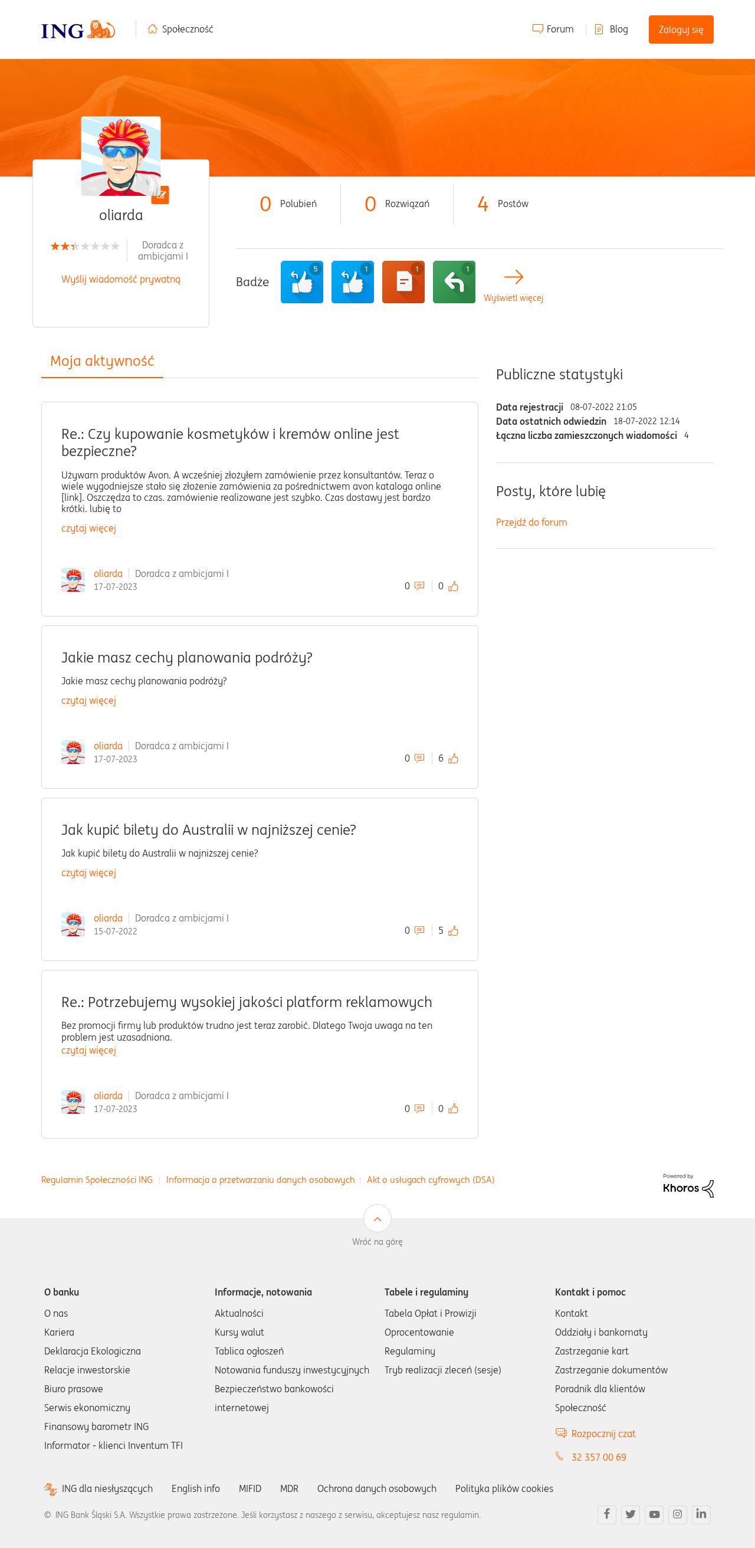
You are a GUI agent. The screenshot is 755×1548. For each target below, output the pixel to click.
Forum (560, 29)
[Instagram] (677, 1515)
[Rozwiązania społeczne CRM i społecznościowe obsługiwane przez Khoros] (689, 1184)
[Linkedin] (701, 1515)
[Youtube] (654, 1515)
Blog (619, 29)
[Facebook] (607, 1515)
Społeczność (188, 29)
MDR (289, 1488)
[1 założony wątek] (403, 282)
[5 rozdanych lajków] (302, 282)
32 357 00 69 (599, 1457)
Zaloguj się (681, 29)
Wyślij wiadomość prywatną (120, 279)
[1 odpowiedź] (454, 282)
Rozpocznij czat (604, 1433)
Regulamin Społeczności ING (97, 1179)
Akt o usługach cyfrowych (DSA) (431, 1179)
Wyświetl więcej (513, 298)
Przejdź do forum (531, 522)
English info (196, 1488)
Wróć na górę (377, 1242)
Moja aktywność (102, 361)
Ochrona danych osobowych (376, 1488)
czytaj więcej (88, 528)
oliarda (108, 573)
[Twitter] (630, 1515)
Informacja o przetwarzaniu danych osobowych (260, 1179)
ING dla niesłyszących (107, 1488)
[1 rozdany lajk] (352, 282)
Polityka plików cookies (504, 1488)
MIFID (250, 1488)
